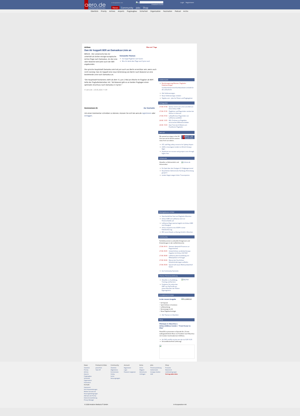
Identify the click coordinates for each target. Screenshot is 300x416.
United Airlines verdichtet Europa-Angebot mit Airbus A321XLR (180, 252)
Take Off (98, 370)
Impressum (87, 387)
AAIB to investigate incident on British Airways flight (177, 148)
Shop (145, 7)
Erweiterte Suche (157, 4)
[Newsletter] (193, 7)
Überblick (94, 11)
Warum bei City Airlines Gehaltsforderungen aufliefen (178, 261)
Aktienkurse (143, 372)
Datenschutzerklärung (90, 398)
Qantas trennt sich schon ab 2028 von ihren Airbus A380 (181, 108)
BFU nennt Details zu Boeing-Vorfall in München (177, 232)
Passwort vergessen (130, 372)
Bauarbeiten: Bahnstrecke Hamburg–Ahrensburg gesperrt (178, 172)
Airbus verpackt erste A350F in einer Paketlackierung (173, 229)
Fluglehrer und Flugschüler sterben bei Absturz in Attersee (181, 112)
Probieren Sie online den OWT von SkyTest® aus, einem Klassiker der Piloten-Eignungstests (171, 287)
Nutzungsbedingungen (91, 393)
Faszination (167, 11)
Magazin (141, 370)
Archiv (185, 11)
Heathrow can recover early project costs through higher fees (178, 152)
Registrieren (190, 2)
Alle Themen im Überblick (170, 315)
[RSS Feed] (190, 7)
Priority (104, 11)
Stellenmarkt (154, 370)
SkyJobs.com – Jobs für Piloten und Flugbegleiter (177, 98)
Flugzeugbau (132, 11)
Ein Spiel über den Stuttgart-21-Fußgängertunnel (177, 168)
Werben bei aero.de (90, 391)
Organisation (155, 11)
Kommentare (114, 372)
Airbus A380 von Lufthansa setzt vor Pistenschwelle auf (173, 220)
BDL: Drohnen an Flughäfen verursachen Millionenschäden (179, 121)
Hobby (113, 374)
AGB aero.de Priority (90, 396)
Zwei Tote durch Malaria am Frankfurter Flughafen (178, 126)
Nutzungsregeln (115, 378)
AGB (151, 374)
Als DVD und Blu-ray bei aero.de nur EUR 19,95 (177, 340)
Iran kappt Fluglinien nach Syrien (132, 59)
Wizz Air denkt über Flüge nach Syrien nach (136, 61)
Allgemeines (114, 370)
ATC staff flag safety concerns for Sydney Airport (177, 144)
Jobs (138, 7)
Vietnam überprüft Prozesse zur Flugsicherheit (179, 247)
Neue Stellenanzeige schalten (171, 96)
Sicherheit (144, 11)
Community (127, 7)
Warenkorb (168, 370)
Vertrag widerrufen (171, 374)
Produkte (168, 368)
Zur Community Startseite (170, 271)
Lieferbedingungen (171, 372)
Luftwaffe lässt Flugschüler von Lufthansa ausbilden (179, 117)
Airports (121, 11)
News (115, 7)
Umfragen (142, 374)
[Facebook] (183, 7)
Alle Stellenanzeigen (168, 93)
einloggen (88, 116)
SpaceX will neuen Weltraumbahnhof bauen (181, 266)
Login (182, 2)
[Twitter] (186, 7)
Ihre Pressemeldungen (90, 389)
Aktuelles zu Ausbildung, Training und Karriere (170, 281)
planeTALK (99, 368)
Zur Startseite (149, 108)
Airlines (112, 11)
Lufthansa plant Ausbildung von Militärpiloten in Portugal (179, 257)
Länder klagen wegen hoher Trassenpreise (176, 175)
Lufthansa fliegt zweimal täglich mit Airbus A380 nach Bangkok (177, 224)
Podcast (178, 11)
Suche (112, 376)
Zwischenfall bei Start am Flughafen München (176, 216)
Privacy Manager (89, 400)
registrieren (146, 113)
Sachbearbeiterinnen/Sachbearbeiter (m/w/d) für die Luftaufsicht (178, 89)
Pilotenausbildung (155, 368)
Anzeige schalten (155, 372)
